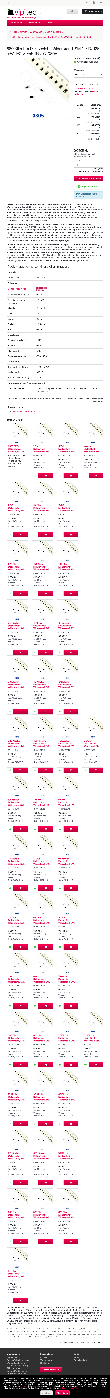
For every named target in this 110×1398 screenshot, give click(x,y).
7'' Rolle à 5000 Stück (84, 89)
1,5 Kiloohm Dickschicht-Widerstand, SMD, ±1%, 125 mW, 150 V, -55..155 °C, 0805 (67, 1042)
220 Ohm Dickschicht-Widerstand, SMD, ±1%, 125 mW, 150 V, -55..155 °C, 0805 (17, 571)
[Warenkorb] (86, 2)
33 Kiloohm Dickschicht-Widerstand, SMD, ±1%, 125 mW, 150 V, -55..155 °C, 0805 (42, 1101)
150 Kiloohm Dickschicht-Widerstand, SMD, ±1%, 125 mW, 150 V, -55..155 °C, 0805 (17, 1160)
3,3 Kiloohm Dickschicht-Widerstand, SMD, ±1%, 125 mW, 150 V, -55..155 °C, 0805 (92, 1042)
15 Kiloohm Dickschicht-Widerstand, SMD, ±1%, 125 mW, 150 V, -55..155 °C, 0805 (17, 1101)
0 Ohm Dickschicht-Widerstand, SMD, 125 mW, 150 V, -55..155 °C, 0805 (67, 805)
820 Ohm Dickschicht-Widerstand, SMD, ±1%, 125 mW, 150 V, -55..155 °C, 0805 (67, 1219)
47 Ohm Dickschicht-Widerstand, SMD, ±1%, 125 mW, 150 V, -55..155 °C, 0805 (42, 512)
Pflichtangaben (14, 1368)
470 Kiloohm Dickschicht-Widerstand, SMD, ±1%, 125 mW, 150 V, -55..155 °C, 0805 (42, 747)
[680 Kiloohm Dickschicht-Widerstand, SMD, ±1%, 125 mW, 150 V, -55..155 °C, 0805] (38, 88)
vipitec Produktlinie (17, 289)
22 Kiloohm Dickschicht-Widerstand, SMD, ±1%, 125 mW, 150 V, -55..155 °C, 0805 (17, 688)
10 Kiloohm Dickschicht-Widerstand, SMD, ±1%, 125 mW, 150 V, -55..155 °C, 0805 (67, 629)
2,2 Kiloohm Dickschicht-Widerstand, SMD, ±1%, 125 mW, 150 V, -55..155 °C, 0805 (17, 629)
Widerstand (79, 70)
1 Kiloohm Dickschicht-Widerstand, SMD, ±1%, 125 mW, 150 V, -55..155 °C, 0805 (67, 571)
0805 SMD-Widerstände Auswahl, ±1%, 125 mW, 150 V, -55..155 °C (16, 451)
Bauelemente (17, 23)
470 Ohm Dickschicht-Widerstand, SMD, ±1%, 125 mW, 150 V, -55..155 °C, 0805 (42, 571)
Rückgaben (45, 1363)
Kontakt (43, 1358)
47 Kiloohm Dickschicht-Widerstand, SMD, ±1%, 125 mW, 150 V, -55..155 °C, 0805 (42, 688)
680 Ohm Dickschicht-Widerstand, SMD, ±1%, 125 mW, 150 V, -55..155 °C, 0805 (42, 1042)
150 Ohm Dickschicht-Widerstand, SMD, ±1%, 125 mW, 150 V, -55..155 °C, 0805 (67, 983)
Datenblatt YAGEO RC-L (24, 411)
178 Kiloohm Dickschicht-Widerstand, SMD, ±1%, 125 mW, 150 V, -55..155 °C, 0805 (17, 806)
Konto (76, 1358)
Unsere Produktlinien (17, 1371)
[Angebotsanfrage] (94, 2)
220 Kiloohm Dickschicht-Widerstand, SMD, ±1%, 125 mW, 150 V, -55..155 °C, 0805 (17, 747)
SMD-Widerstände (54, 32)
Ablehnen (46, 1393)
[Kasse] (101, 2)
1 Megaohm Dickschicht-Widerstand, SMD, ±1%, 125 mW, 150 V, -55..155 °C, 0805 (67, 747)
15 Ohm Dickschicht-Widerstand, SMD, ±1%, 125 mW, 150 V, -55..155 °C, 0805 (67, 924)
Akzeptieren (62, 1393)
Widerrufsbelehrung (16, 1363)
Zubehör (49, 23)
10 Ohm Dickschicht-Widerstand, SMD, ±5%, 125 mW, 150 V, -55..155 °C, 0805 (42, 865)
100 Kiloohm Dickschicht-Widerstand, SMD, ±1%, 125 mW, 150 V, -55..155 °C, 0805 (67, 688)
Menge (77, 161)
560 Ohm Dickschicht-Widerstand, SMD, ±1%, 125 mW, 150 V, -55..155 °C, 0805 (42, 1219)
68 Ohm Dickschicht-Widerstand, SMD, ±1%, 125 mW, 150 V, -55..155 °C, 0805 (42, 983)
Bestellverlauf (80, 1360)
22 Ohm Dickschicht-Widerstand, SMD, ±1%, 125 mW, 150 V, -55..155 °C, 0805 (17, 512)
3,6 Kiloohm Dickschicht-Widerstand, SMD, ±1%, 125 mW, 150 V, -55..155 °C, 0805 (17, 865)
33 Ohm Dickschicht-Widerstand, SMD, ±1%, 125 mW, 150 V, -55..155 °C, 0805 (17, 983)
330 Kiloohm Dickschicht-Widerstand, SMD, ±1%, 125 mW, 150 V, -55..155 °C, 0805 (42, 1160)
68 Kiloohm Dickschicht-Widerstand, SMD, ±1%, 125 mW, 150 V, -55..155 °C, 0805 (67, 1101)
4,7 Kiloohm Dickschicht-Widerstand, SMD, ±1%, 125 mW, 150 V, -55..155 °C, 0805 (42, 629)
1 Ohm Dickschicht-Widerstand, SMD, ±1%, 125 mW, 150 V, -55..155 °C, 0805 (42, 453)
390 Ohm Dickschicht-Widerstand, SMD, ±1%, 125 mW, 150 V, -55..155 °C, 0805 (17, 1219)
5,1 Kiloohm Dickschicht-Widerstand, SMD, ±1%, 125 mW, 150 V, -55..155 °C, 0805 (67, 1160)
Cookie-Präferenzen (16, 1374)
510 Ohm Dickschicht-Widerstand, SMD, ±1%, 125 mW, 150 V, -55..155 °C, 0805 (17, 1278)
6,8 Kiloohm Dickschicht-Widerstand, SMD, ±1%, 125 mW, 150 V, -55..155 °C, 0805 (67, 865)
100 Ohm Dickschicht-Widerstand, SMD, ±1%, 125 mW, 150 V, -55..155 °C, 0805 (67, 512)
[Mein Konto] (9, 2)
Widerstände (36, 32)
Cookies (24, 1386)
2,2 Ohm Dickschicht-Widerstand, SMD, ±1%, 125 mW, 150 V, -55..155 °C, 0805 (92, 747)
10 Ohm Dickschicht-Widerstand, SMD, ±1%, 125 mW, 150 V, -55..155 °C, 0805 (92, 453)
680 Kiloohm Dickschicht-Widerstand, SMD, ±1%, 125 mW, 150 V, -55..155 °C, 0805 (51, 37)
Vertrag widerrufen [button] (51, 1370)
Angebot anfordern (89, 186)
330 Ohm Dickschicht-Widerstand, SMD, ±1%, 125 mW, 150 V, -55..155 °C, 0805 (17, 1042)
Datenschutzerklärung (17, 1366)
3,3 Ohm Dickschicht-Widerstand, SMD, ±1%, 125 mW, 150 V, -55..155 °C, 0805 (17, 924)
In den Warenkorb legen (89, 178)
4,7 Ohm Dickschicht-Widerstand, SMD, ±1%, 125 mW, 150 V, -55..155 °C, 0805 (67, 453)
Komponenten (34, 23)
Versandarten (46, 1360)
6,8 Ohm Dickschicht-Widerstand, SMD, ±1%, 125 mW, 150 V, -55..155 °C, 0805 (42, 924)
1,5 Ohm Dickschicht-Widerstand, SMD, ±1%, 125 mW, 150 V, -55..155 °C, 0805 (42, 806)
